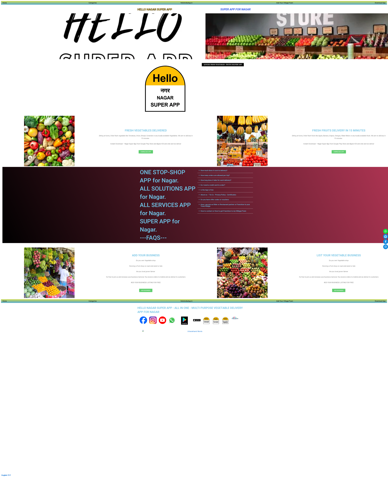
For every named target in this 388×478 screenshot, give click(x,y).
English (4, 475)
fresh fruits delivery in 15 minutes (338, 130)
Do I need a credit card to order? (213, 185)
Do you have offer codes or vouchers (215, 200)
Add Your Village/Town (284, 3)
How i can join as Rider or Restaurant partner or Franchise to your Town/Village (225, 205)
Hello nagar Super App (154, 9)
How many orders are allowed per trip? (215, 175)
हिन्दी (9, 475)
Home (5, 3)
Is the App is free (207, 190)
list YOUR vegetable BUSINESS (339, 255)
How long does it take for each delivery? (216, 180)
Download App (380, 3)
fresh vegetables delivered (146, 130)
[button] (225, 170)
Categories (93, 3)
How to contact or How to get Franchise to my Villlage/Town (223, 211)
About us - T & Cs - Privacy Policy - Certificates (218, 195)
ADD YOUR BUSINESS (146, 255)
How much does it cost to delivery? (214, 170)
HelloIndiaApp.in (186, 3)
